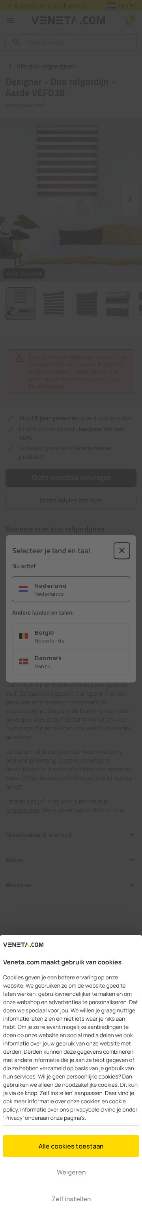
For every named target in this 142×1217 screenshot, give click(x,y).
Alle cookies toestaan (71, 1146)
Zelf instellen (71, 1199)
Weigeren (71, 1172)
